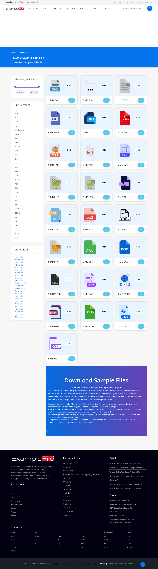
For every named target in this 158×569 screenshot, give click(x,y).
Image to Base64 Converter (120, 522)
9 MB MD (67, 504)
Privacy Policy (118, 2)
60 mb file (19, 270)
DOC (16, 192)
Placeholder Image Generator (121, 519)
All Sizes (57, 8)
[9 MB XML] (71, 100)
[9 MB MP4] (71, 261)
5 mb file (18, 306)
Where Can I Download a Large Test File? (126, 467)
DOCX (74, 8)
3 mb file (18, 304)
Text (13, 497)
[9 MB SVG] (141, 165)
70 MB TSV (67, 507)
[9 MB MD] (106, 165)
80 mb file (19, 272)
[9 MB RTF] (106, 132)
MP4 (17, 229)
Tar (16, 217)
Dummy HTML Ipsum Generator (122, 504)
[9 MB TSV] (106, 100)
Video (13, 512)
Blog (104, 8)
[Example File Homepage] (15, 8)
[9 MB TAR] (71, 165)
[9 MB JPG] (106, 197)
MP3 (17, 238)
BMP (17, 163)
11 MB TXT (67, 467)
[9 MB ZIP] (71, 229)
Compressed (16, 504)
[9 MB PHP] (71, 132)
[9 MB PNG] (71, 197)
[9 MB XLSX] (106, 326)
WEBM (17, 233)
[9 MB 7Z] (141, 197)
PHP (16, 113)
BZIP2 (17, 213)
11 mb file (19, 285)
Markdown (19, 130)
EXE (16, 221)
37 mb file (19, 280)
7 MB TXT (67, 485)
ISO (16, 225)
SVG (16, 155)
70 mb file (19, 257)
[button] (27, 105)
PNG (17, 150)
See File (61, 90)
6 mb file (18, 278)
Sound (13, 515)
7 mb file (18, 293)
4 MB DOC (67, 493)
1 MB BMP (67, 515)
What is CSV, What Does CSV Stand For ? (125, 463)
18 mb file (19, 265)
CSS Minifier (114, 511)
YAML (17, 142)
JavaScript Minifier (116, 515)
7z (16, 204)
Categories (33, 8)
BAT (16, 117)
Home (13, 53)
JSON (17, 134)
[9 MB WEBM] (71, 294)
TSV (16, 188)
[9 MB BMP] (71, 326)
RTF (16, 171)
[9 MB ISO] (141, 326)
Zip (16, 196)
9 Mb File (23, 53)
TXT (16, 167)
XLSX (17, 180)
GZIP (17, 209)
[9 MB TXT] (141, 100)
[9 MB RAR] (106, 294)
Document (15, 501)
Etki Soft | (102, 563)
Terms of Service (129, 2)
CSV (16, 121)
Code (13, 490)
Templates (85, 8)
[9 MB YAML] (141, 229)
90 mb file (19, 275)
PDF (66, 8)
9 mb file (18, 291)
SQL (16, 126)
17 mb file (19, 262)
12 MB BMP (68, 471)
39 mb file (19, 260)
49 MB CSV (67, 463)
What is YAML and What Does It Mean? (125, 488)
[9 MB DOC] (141, 261)
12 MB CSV (67, 496)
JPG (16, 159)
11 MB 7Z (67, 482)
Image (14, 493)
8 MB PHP (67, 500)
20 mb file (19, 267)
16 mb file (19, 314)
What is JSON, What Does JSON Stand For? (126, 484)
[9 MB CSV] (106, 261)
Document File (21, 283)
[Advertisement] (79, 30)
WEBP (17, 146)
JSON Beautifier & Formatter (121, 508)
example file (20, 288)
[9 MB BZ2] (106, 229)
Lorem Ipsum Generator (119, 500)
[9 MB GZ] (71, 358)
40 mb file (19, 311)
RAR (16, 200)
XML (16, 138)
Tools (96, 8)
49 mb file (19, 317)
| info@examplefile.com (144, 2)
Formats (46, 8)
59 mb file (19, 301)
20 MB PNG (68, 511)
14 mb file (19, 296)
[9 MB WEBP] (141, 294)
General (14, 508)
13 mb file (19, 309)
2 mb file (18, 298)
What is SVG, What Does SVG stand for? (125, 472)
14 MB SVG (67, 489)
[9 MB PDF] (141, 132)
